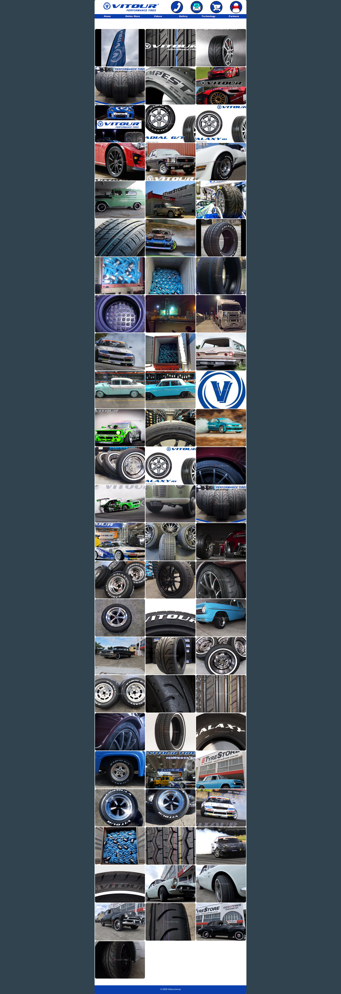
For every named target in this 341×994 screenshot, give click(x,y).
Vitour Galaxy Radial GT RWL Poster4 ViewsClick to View (170, 123)
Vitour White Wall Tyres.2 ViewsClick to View (120, 465)
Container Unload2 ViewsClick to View (170, 352)
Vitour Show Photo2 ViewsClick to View (221, 199)
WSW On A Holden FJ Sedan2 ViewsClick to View (120, 921)
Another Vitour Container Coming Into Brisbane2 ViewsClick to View (221, 313)
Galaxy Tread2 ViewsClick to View (221, 694)
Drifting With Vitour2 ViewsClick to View (170, 238)
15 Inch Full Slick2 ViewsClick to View (221, 275)
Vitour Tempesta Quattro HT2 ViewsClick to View (120, 238)
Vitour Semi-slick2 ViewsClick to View (170, 579)
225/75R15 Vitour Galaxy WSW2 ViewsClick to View (170, 200)
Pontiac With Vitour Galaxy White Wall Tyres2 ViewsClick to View (120, 655)
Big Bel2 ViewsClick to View (221, 352)
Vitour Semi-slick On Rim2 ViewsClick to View (170, 427)
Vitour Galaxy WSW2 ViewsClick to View (170, 883)
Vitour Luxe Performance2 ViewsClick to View (120, 428)
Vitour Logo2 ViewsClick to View (221, 390)
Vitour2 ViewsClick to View (221, 238)
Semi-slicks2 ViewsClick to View (120, 960)
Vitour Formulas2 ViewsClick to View (170, 542)
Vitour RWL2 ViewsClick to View (120, 808)
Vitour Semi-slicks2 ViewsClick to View (221, 541)
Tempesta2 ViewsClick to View (120, 732)
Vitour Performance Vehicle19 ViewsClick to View (120, 124)
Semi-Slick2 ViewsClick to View (170, 656)
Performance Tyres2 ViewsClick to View (221, 846)
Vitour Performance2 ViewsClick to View (120, 504)
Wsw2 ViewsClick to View (221, 884)
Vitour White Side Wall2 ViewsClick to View (221, 655)
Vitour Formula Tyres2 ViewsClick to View (170, 390)
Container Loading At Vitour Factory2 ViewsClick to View (170, 276)
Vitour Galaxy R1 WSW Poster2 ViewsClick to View (221, 123)
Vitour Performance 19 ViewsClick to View (221, 86)
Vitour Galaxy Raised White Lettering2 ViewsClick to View (221, 618)
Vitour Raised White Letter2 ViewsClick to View (120, 579)
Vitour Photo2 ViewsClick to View (221, 466)
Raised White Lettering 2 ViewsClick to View (120, 694)
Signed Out (236, 7)
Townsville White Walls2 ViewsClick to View (120, 390)
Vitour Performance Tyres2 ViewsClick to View (221, 504)
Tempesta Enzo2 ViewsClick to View (170, 770)
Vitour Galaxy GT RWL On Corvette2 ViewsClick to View (221, 161)
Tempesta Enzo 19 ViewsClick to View (221, 48)
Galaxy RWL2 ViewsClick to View (221, 732)
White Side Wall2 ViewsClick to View (170, 731)
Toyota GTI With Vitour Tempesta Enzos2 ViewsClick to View (120, 161)
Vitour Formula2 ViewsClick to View (170, 618)
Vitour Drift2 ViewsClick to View (221, 428)
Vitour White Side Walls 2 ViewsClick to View (221, 921)
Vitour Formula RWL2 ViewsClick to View (221, 770)
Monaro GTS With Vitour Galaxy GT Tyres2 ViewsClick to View (170, 161)
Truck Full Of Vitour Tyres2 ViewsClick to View (120, 845)
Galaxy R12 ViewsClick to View (170, 466)
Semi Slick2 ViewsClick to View (170, 694)
